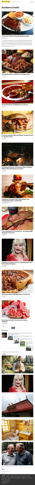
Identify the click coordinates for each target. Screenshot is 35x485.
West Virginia (7, 479)
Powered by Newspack (5, 482)
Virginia (3, 479)
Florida (20, 475)
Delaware (16, 475)
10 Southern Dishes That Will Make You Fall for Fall (16, 294)
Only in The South (24, 476)
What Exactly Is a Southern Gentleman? (8, 374)
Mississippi (7, 476)
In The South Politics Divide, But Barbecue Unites (15, 36)
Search (3, 326)
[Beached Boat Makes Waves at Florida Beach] (16, 343)
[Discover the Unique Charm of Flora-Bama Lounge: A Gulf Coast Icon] (10, 340)
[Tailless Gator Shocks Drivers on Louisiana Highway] (22, 346)
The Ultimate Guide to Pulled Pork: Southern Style (16, 74)
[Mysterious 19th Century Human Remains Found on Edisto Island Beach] (28, 350)
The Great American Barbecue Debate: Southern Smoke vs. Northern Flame (17, 135)
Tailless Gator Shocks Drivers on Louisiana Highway (29, 343)
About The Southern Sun (6, 471)
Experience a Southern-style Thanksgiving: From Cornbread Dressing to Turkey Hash (15, 199)
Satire (29, 476)
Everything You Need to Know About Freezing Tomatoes (14, 320)
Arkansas (12, 475)
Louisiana (28, 475)
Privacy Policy (4, 472)
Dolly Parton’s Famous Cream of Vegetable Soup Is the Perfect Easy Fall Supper (17, 263)
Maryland (3, 476)
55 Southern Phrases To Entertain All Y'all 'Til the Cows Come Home (12, 466)
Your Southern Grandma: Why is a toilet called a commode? (11, 441)
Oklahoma (18, 476)
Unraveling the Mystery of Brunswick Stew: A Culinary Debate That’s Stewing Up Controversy (17, 167)
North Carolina (13, 476)
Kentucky (24, 475)
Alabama (7, 475)
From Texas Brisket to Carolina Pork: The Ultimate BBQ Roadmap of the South (17, 231)
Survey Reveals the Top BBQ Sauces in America (15, 104)
